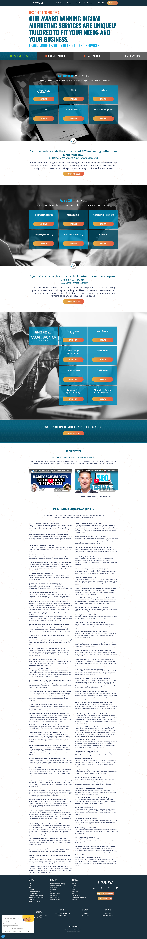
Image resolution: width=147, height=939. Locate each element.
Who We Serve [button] (60, 3)
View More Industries (55, 900)
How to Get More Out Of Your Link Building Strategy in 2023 (47, 799)
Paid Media (31, 890)
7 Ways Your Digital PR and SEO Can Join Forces (43, 669)
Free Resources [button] (88, 3)
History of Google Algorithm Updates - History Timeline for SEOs (49, 867)
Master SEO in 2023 (35, 768)
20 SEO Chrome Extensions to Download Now (42, 659)
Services (32, 880)
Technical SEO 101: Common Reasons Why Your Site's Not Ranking (49, 602)
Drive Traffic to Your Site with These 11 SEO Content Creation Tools (50, 680)
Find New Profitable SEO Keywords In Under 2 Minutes (91, 607)
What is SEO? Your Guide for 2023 (85, 740)
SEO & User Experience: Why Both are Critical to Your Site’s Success (49, 745)
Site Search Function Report (83, 758)
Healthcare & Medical (55, 894)
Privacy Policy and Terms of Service (73, 931)
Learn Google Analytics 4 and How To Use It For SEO (45, 811)
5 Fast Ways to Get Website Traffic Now (41, 574)
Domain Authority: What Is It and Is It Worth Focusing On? (92, 631)
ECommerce (53, 890)
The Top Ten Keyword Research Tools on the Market (91, 714)
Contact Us (74, 900)
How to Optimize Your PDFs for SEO (85, 615)
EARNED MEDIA (56, 56)
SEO (30, 884)
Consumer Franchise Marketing (57, 884)
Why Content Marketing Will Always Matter (88, 777)
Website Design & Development (36, 898)
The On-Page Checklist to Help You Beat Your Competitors (47, 848)
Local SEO (31, 886)
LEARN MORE (43, 99)
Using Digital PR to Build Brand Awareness (88, 858)
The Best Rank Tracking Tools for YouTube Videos (90, 622)
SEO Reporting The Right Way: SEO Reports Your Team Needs (47, 838)
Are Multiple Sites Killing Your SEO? (85, 577)
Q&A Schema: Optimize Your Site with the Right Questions (47, 732)
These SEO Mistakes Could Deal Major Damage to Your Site (93, 547)
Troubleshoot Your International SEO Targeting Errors (45, 583)
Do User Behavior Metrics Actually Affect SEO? (43, 592)
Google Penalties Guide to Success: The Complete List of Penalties (95, 846)
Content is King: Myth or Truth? (84, 557)
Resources (75, 880)
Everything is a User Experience (84, 770)
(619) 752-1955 (73, 926)
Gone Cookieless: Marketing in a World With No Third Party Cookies (50, 691)
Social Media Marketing (34, 892)
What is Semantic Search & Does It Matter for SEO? (90, 536)
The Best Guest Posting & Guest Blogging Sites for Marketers (94, 660)
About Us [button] (78, 3)
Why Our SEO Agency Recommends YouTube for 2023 (45, 824)
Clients (73, 890)
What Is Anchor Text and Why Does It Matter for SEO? (91, 691)
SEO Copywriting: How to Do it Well (85, 828)
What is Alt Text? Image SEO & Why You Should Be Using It (92, 678)
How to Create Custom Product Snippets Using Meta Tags (47, 758)
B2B (51, 892)
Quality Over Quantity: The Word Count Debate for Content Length (50, 562)
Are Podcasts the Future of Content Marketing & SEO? (91, 568)
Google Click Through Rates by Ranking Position (89, 669)
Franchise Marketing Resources (79, 898)
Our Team (74, 886)
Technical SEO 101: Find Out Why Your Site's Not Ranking (92, 798)
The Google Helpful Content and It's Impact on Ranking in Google (95, 727)
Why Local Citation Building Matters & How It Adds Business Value (95, 598)
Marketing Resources (77, 896)
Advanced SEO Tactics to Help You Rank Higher (89, 788)
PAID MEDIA (93, 56)
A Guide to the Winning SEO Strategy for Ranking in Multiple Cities (49, 714)
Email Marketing (33, 894)
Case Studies (75, 892)
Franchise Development (55, 886)
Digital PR (31, 900)
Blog (73, 894)
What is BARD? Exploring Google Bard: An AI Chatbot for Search (48, 534)
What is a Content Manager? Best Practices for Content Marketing (95, 588)
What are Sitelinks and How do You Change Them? (90, 641)
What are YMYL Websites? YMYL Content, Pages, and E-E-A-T (93, 650)
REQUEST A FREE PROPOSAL (105, 894)
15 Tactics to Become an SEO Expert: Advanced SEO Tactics (47, 648)
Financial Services (54, 898)
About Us (74, 884)
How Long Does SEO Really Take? (85, 837)
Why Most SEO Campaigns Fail (84, 807)
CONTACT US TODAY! (73, 174)
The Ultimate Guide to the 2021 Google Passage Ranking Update (49, 624)
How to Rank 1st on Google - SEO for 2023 (41, 545)
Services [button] (69, 3)
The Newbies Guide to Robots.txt (39, 555)
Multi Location (53, 888)
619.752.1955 (100, 3)
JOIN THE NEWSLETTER (105, 898)
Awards (73, 888)
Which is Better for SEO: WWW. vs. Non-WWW (42, 779)
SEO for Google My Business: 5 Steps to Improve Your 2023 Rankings (49, 790)
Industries (53, 880)
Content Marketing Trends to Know (86, 818)
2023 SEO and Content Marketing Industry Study (44, 523)
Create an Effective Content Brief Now (86, 751)
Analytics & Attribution (34, 902)
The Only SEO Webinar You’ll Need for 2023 (88, 523)
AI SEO (30, 888)
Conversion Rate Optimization (36, 896)
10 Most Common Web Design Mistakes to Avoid (44, 725)
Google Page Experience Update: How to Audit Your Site (46, 704)
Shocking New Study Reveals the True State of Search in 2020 (93, 702)
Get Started (112, 3)
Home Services (53, 896)
